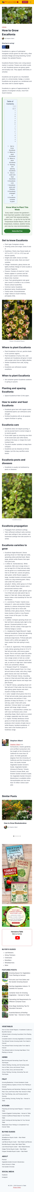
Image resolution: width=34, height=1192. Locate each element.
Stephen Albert (10, 38)
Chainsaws (8, 957)
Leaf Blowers (9, 952)
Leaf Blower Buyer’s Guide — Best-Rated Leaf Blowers (17, 1142)
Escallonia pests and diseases (12, 187)
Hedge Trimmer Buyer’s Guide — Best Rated (14, 1149)
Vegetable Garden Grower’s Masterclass (13, 1162)
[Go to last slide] (4, 817)
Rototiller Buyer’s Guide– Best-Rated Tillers (13, 1144)
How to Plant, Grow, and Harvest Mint (12, 1069)
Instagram (5, 1177)
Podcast (4, 1159)
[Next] (29, 817)
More (6, 965)
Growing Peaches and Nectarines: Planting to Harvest (17, 1089)
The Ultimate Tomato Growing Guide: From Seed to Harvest (16, 1042)
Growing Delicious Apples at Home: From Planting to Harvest (16, 1086)
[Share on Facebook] (4, 47)
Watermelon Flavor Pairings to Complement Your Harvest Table (15, 1126)
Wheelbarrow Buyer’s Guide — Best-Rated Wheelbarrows (13, 1138)
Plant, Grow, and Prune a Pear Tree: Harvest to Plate (16, 1091)
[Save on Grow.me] (11, 47)
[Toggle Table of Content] (13, 106)
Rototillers (8, 960)
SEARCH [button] (25, 2)
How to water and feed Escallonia (12, 176)
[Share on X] (7, 47)
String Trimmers (10, 955)
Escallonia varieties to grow (12, 199)
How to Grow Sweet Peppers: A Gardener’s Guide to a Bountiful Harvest (17, 1031)
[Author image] (3, 38)
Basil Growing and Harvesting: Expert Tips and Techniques (15, 1061)
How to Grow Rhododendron (15, 823)
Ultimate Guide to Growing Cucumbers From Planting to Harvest (16, 1035)
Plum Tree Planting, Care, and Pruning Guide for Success (15, 1095)
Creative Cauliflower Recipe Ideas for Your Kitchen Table (16, 1117)
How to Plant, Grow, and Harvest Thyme (13, 1067)
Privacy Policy (17, 1187)
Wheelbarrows (9, 963)
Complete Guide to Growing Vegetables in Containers (16, 1038)
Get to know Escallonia (12, 148)
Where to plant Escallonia (12, 154)
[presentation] (17, 810)
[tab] (13, 836)
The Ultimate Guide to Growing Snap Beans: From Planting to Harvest (16, 1051)
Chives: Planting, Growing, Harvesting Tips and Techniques (15, 1073)
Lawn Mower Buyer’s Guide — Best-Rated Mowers (16, 1146)
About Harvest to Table (8, 1164)
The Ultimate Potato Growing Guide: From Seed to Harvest (16, 1046)
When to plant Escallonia (12, 160)
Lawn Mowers (6, 1135)
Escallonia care (12, 182)
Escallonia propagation (12, 193)
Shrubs (4, 27)
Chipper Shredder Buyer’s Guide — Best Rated (14, 1151)
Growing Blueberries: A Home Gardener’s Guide (15, 1082)
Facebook (5, 1174)
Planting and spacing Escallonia (12, 168)
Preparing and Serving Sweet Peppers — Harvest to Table (16, 1110)
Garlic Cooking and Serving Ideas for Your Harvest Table (16, 1121)
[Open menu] (30, 2)
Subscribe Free (17, 231)
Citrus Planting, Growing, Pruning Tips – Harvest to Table (16, 1099)
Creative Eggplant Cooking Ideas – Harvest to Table (16, 1113)
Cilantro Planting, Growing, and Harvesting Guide (15, 1065)
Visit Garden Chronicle (8, 1166)
